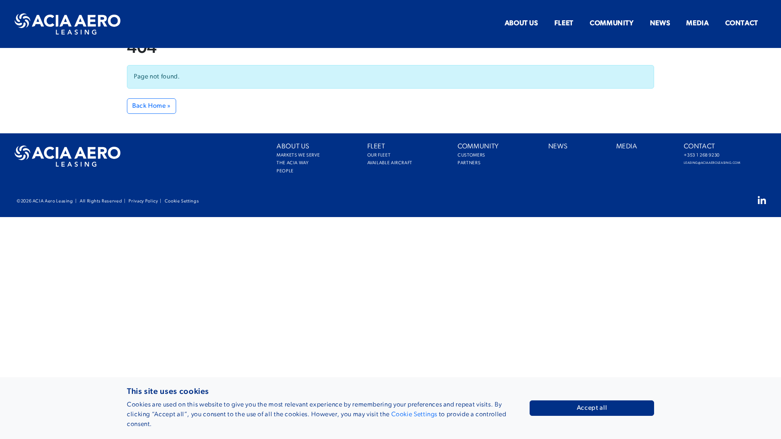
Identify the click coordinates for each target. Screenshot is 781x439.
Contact (741, 23)
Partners (464, 163)
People (283, 171)
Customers (464, 155)
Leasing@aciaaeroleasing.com (691, 163)
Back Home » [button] (151, 106)
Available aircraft (373, 163)
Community (612, 23)
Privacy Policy (143, 201)
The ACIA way (283, 163)
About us (521, 23)
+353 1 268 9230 (691, 155)
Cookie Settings (182, 201)
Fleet (564, 23)
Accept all (592, 408)
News (660, 23)
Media (697, 23)
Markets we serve (283, 155)
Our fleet (373, 155)
